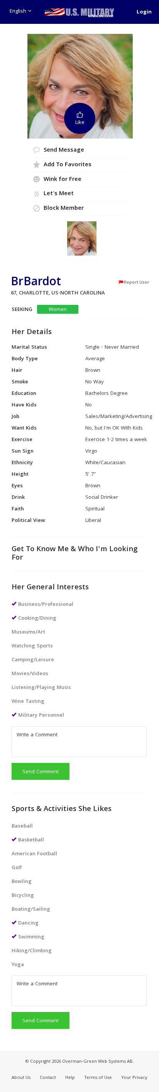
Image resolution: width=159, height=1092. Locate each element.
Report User (136, 282)
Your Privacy (134, 1078)
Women (58, 310)
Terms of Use (98, 1078)
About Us (21, 1078)
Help (70, 1078)
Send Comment (40, 772)
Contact (48, 1078)
